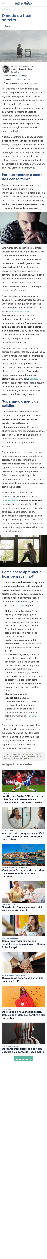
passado (19, 605)
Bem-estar (6, 10)
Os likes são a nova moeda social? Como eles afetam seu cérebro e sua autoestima (23, 1015)
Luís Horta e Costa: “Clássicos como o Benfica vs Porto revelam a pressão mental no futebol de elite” (23, 799)
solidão (33, 379)
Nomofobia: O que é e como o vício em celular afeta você (22, 909)
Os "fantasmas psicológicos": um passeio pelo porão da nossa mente (23, 1050)
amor (38, 185)
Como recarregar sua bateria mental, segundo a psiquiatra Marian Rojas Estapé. (23, 944)
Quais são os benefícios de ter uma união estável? (22, 980)
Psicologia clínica (10, 904)
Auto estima (7, 831)
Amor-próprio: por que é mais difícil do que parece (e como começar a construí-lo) (23, 836)
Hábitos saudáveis (10, 938)
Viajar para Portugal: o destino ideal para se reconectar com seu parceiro (23, 873)
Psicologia (6, 794)
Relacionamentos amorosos (14, 867)
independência (10, 500)
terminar (31, 716)
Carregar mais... (23, 1059)
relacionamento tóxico (20, 311)
